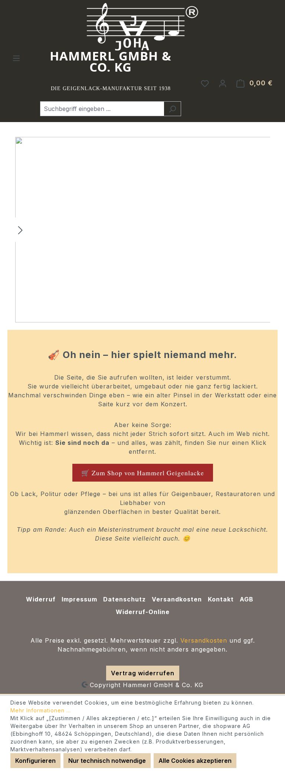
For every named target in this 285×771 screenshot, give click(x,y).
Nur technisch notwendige (107, 760)
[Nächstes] (20, 229)
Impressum (79, 599)
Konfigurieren (35, 760)
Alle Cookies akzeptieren (195, 760)
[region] (142, 229)
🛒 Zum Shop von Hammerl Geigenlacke (142, 472)
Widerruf (41, 599)
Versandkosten (177, 599)
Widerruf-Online (143, 612)
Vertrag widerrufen (142, 673)
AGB (246, 599)
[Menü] (16, 57)
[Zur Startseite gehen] (142, 26)
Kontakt (221, 599)
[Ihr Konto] (223, 83)
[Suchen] (172, 108)
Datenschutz (124, 599)
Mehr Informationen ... (40, 710)
